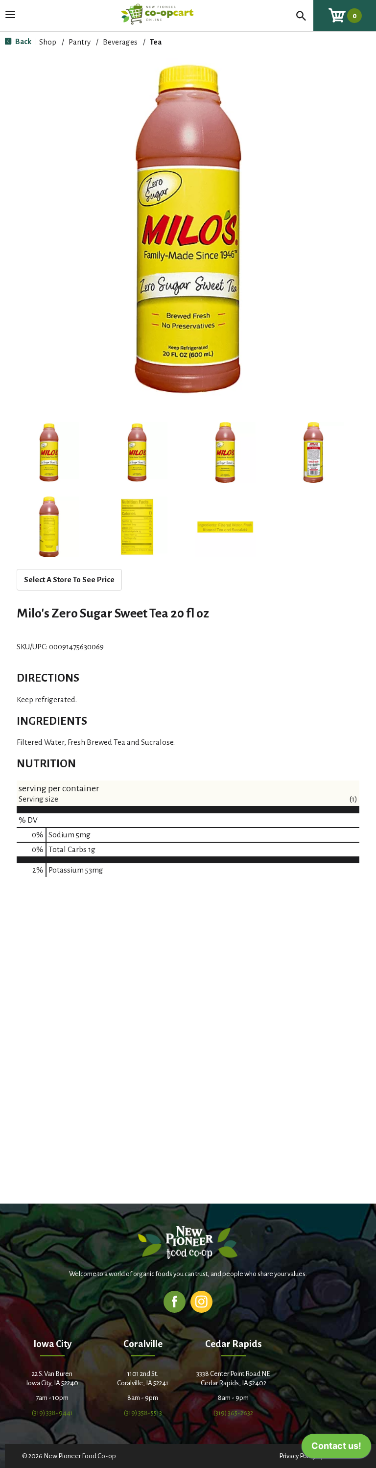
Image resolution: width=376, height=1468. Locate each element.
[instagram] (201, 1301)
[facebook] (175, 1301)
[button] (49, 452)
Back (22, 41)
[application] (336, 1448)
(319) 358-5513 (143, 1413)
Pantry (80, 42)
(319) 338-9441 (52, 1413)
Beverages (120, 42)
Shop (47, 42)
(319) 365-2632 (233, 1413)
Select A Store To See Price (69, 579)
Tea (156, 42)
